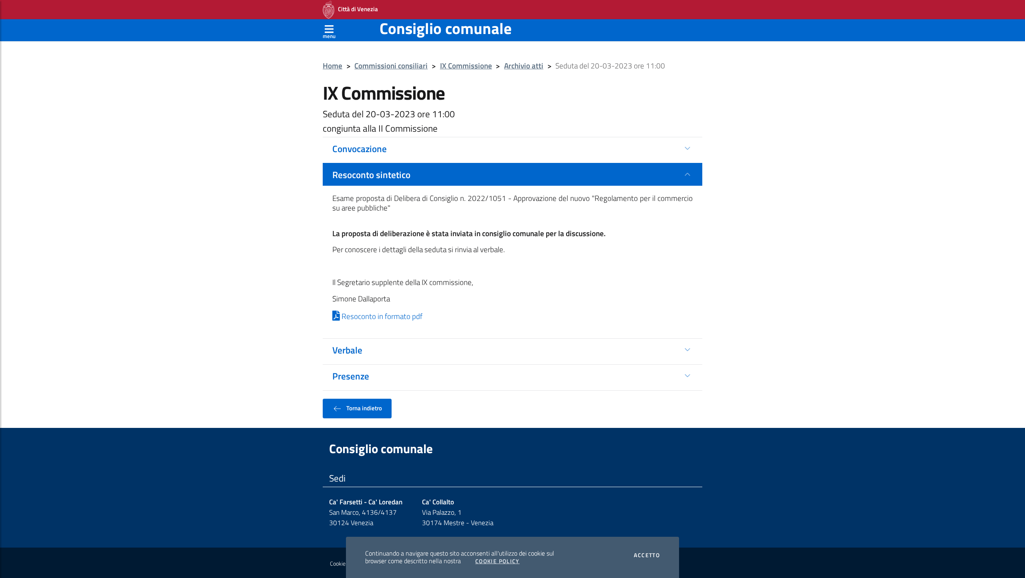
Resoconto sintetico (371, 174)
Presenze (350, 376)
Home (332, 65)
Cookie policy (345, 564)
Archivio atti (523, 65)
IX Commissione (466, 65)
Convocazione (359, 148)
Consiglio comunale (446, 28)
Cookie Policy (497, 561)
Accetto (647, 555)
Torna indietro (363, 408)
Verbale (347, 350)
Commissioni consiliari (391, 65)
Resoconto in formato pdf (381, 316)
